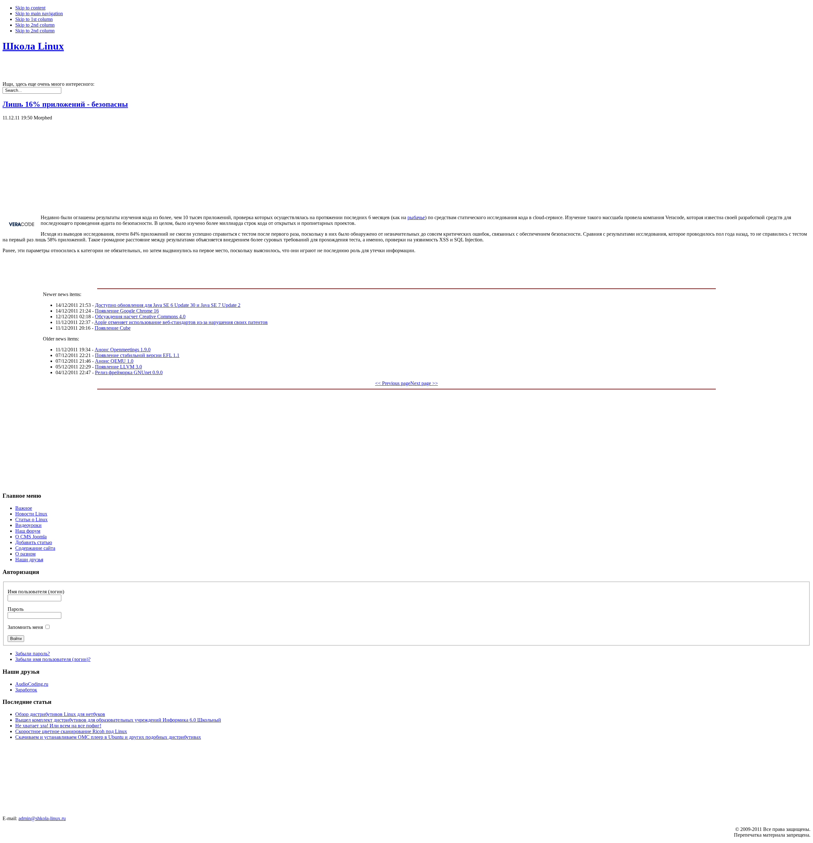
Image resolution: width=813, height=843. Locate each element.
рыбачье (416, 217)
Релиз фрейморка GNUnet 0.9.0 (129, 372)
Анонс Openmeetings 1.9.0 (123, 349)
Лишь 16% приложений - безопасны (65, 104)
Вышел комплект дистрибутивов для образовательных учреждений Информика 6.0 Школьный (118, 720)
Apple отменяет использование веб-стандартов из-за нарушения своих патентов (181, 322)
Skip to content (30, 7)
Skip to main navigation (39, 13)
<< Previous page (392, 383)
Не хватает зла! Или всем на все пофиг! (58, 725)
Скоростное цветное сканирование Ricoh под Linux (71, 731)
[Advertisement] (193, 165)
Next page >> (424, 383)
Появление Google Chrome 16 (127, 311)
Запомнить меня (25, 627)
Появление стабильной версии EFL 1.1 (137, 355)
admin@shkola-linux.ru (42, 818)
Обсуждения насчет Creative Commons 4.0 (140, 316)
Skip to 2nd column (35, 25)
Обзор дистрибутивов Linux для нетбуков (60, 714)
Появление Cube (113, 328)
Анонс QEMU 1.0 (114, 361)
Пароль (16, 609)
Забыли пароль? (32, 653)
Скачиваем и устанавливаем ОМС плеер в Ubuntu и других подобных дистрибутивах (108, 737)
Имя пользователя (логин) (36, 591)
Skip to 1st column (34, 19)
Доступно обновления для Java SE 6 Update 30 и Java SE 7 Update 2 (167, 305)
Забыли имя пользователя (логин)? (53, 659)
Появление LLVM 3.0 (118, 366)
